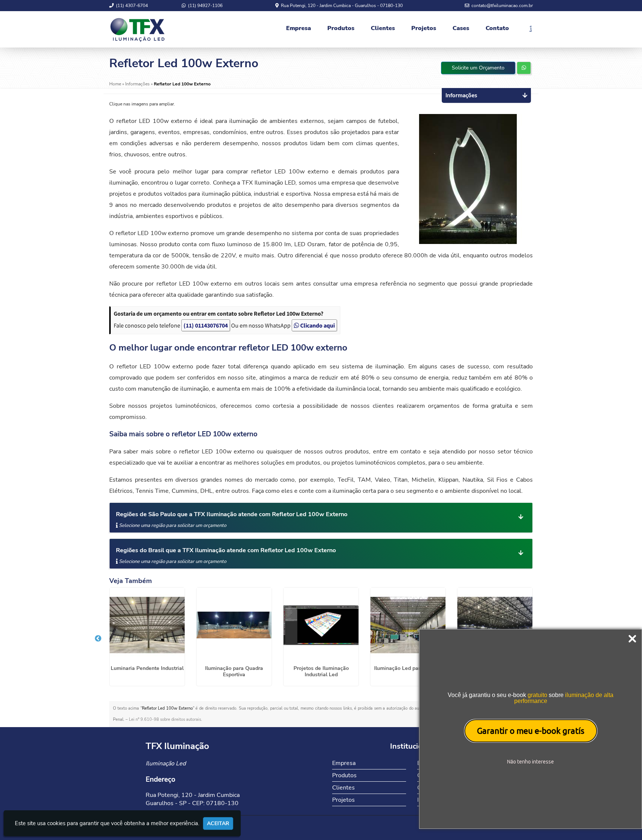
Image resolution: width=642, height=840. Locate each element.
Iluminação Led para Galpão (408, 668)
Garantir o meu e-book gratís (530, 730)
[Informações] (525, 29)
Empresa (298, 28)
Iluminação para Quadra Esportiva (234, 671)
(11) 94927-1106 (205, 6)
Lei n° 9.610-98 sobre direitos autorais (165, 719)
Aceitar (218, 823)
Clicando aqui (317, 325)
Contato (497, 28)
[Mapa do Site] (405, 825)
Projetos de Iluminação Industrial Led (321, 671)
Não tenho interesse (530, 762)
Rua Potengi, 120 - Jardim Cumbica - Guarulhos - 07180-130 (341, 6)
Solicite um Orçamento (478, 67)
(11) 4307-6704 (131, 6)
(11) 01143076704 (206, 325)
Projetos (423, 28)
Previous (98, 638)
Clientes (383, 28)
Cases (461, 28)
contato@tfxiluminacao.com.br (501, 6)
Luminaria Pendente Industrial (147, 668)
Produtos (340, 28)
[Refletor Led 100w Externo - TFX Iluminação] (137, 29)
